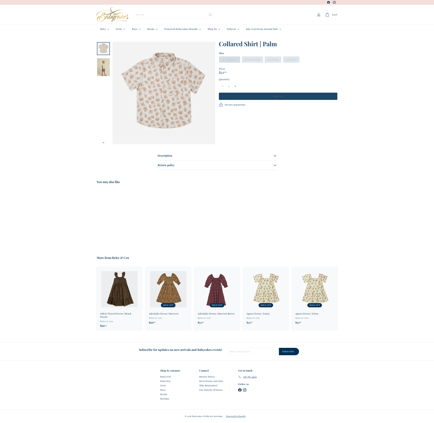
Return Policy (207, 376)
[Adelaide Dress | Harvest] (168, 297)
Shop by (213, 29)
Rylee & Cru (120, 258)
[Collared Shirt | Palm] (115, 217)
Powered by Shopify (236, 416)
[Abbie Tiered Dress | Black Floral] (119, 299)
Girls (119, 29)
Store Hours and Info (211, 381)
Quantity (224, 79)
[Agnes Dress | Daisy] (266, 297)
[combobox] (174, 14)
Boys (135, 29)
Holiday (164, 398)
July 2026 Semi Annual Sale (262, 29)
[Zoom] (164, 93)
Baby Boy (165, 381)
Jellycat (231, 29)
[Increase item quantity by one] (235, 86)
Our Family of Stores (211, 390)
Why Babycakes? (208, 385)
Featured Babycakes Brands (181, 29)
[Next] (103, 141)
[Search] (210, 14)
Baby (103, 29)
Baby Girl (165, 376)
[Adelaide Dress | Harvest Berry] (217, 297)
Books (151, 29)
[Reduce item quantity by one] (222, 86)
